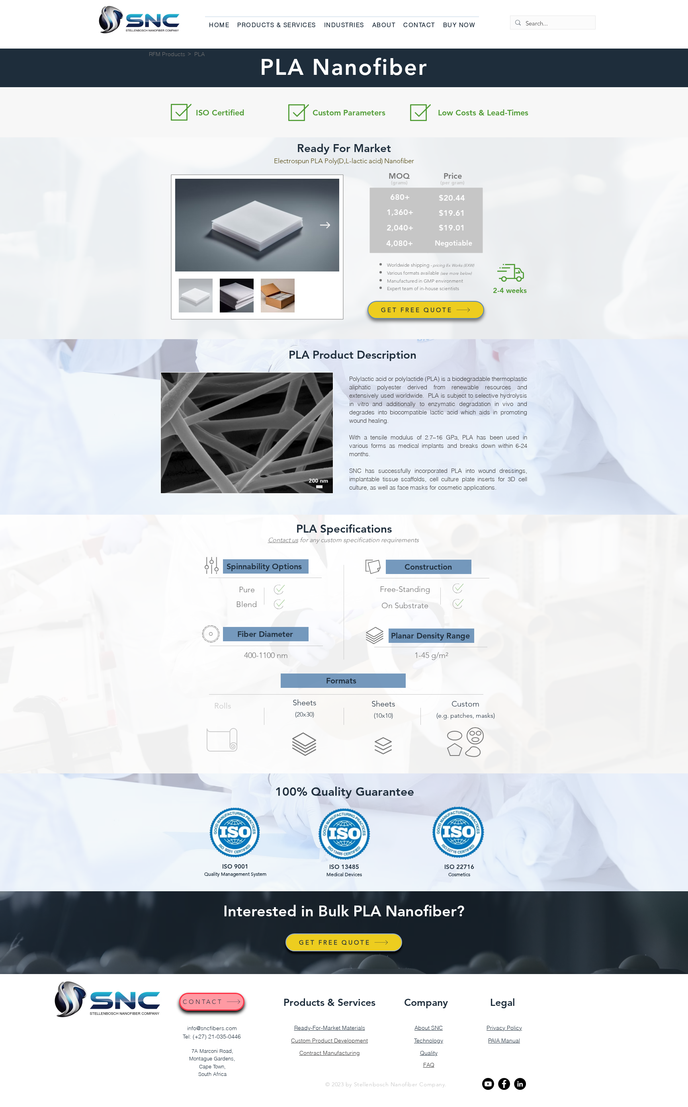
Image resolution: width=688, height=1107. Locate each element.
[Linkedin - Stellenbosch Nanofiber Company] (520, 1084)
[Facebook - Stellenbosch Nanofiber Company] (504, 1084)
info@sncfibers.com (212, 1028)
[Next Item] (325, 225)
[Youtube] (488, 1084)
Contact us (283, 540)
